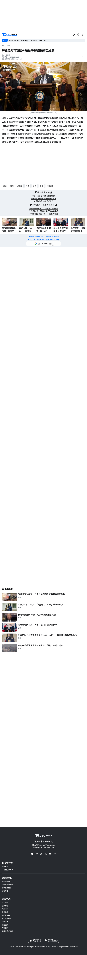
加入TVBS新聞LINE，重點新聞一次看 (43, 239)
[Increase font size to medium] (73, 34)
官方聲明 (5, 928)
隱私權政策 (6, 881)
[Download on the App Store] (35, 940)
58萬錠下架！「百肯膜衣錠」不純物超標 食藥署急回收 (28, 40)
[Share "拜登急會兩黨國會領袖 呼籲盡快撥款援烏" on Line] (78, 34)
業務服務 (5, 925)
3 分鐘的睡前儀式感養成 (43, 201)
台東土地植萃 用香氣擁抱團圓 (43, 196)
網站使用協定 (6, 888)
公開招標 (5, 921)
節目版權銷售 (6, 918)
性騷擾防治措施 (7, 884)
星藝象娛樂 (6, 915)
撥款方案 (50, 186)
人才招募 (5, 909)
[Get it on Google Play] (51, 940)
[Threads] (41, 853)
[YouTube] (50, 853)
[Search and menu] (83, 34)
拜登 (27, 186)
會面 (41, 186)
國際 (8, 45)
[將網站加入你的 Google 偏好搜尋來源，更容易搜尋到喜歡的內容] (43, 243)
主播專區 (5, 912)
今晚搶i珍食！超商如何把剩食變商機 (43, 211)
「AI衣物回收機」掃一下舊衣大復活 (43, 213)
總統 (4, 186)
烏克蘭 (19, 186)
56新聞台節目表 (7, 870)
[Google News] (55, 853)
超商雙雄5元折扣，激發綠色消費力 (43, 208)
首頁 (3, 45)
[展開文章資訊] (83, 56)
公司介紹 (5, 902)
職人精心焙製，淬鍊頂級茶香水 (43, 198)
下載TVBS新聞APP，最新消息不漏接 (43, 236)
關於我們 (5, 866)
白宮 (34, 186)
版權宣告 (5, 891)
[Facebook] (32, 853)
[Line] (36, 853)
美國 (11, 186)
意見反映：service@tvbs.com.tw (43, 845)
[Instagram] (46, 853)
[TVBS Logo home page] (9, 34)
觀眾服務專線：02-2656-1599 (43, 847)
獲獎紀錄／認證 (7, 931)
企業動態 (5, 906)
